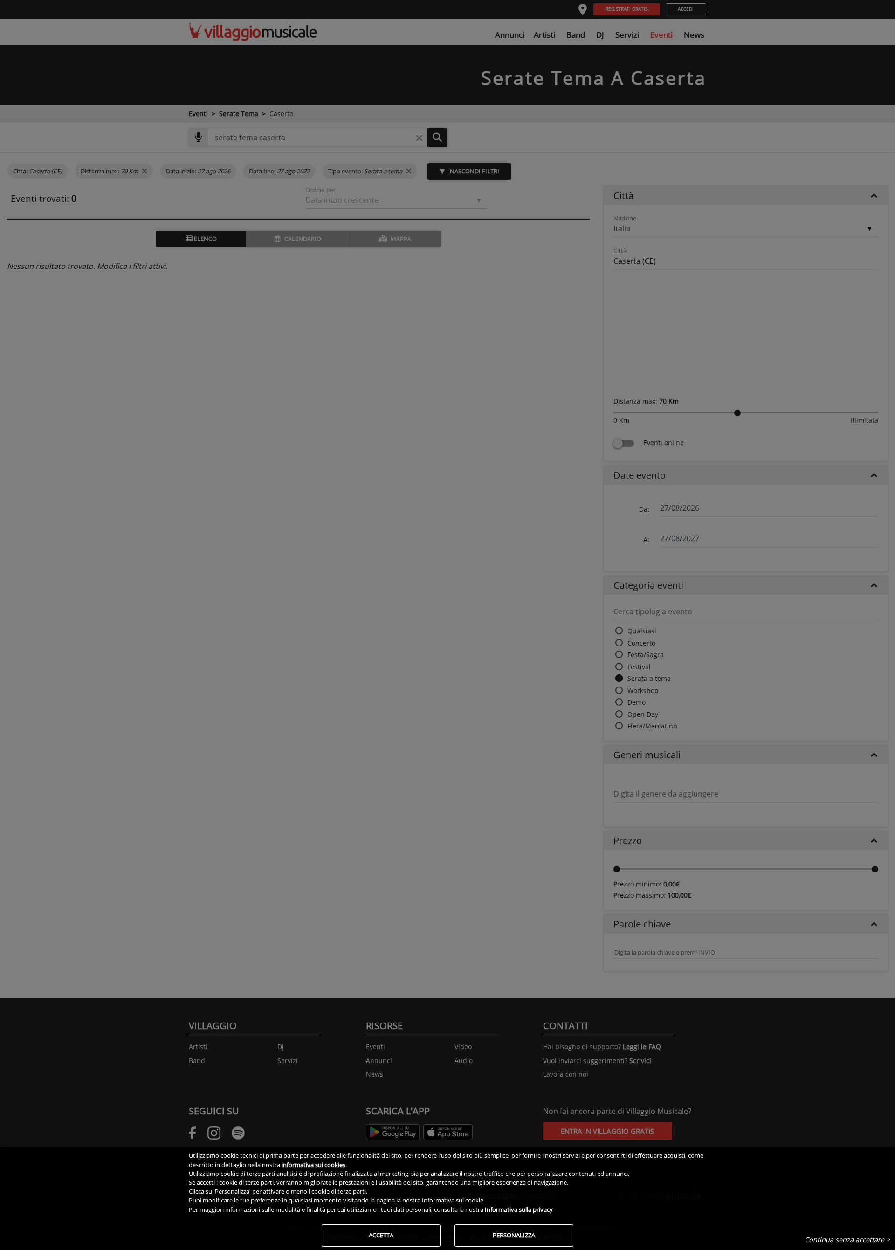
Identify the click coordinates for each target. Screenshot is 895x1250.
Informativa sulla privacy (519, 1209)
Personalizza (514, 1235)
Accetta (381, 1235)
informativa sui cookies (313, 1165)
